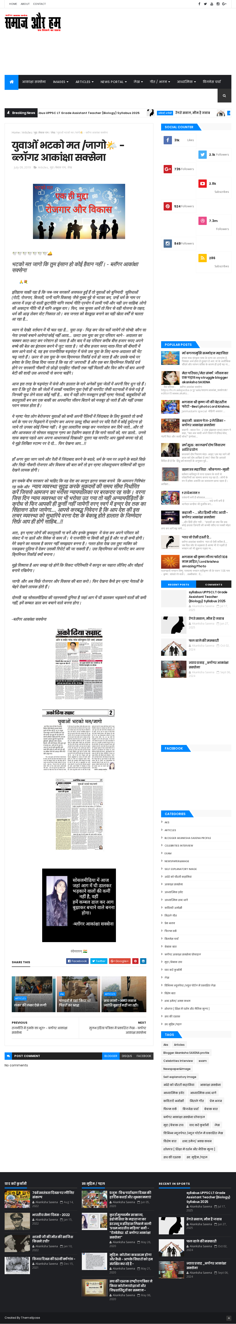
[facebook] (199, 4)
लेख (137, 82)
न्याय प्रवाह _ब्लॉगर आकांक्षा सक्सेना (209, 665)
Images (59, 82)
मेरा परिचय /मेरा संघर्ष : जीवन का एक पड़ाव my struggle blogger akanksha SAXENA (205, 377)
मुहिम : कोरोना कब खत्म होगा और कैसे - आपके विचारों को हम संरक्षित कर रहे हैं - (131, 1259)
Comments (213, 584)
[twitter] (205, 4)
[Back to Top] (228, 1318)
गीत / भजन (158, 82)
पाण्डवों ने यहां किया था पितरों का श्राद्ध (75, 1003)
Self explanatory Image (181, 869)
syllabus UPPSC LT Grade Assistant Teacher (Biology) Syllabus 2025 (55, 113)
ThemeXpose (30, 1318)
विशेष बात (170, 993)
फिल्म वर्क (171, 931)
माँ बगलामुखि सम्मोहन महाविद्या (205, 353)
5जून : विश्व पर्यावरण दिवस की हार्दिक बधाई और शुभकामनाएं (130, 1195)
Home (13, 4)
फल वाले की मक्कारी (204, 640)
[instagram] (218, 4)
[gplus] (224, 4)
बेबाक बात (171, 947)
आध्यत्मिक (185, 82)
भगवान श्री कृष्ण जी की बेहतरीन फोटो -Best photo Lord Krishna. (206, 404)
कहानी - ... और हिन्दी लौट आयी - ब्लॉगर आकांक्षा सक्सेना (205, 515)
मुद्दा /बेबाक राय (41, 132)
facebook (144, 1056)
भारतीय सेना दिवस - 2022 (51, 1215)
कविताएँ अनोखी (134, 113)
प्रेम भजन (170, 923)
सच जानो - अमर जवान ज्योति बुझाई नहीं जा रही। (121, 1003)
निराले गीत (171, 916)
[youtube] (211, 4)
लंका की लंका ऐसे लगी (30, 1005)
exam (168, 853)
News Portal (112, 82)
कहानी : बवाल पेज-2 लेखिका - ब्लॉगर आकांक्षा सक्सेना (204, 423)
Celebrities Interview (179, 845)
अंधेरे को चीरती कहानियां (208, 113)
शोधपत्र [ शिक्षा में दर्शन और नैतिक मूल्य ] (187, 1009)
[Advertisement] (147, 41)
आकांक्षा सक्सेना (34, 82)
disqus (127, 1056)
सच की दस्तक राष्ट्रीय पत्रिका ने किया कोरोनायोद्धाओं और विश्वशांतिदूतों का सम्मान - (131, 1286)
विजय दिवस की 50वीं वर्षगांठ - (53, 1259)
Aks (167, 822)
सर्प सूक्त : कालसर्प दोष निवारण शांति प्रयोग (203, 447)
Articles (83, 82)
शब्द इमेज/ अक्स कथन (177, 1001)
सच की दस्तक (172, 1016)
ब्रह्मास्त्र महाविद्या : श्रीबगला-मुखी (205, 469)
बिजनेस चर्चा (212, 82)
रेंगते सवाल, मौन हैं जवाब (162, 113)
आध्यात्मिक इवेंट (174, 892)
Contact (39, 4)
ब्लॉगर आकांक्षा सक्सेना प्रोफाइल (183, 954)
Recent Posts (178, 584)
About (25, 4)
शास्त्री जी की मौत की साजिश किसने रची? (52, 1239)
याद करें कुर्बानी (173, 970)
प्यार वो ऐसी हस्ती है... (196, 537)
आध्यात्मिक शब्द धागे (176, 900)
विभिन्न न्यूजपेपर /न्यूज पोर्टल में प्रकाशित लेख (190, 985)
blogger (110, 1056)
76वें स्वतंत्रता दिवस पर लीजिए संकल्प (53, 1195)
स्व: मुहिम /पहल (173, 1024)
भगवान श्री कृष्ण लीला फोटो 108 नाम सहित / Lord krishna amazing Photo (204, 561)
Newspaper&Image (177, 861)
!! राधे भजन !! (191, 493)
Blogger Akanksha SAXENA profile (188, 838)
